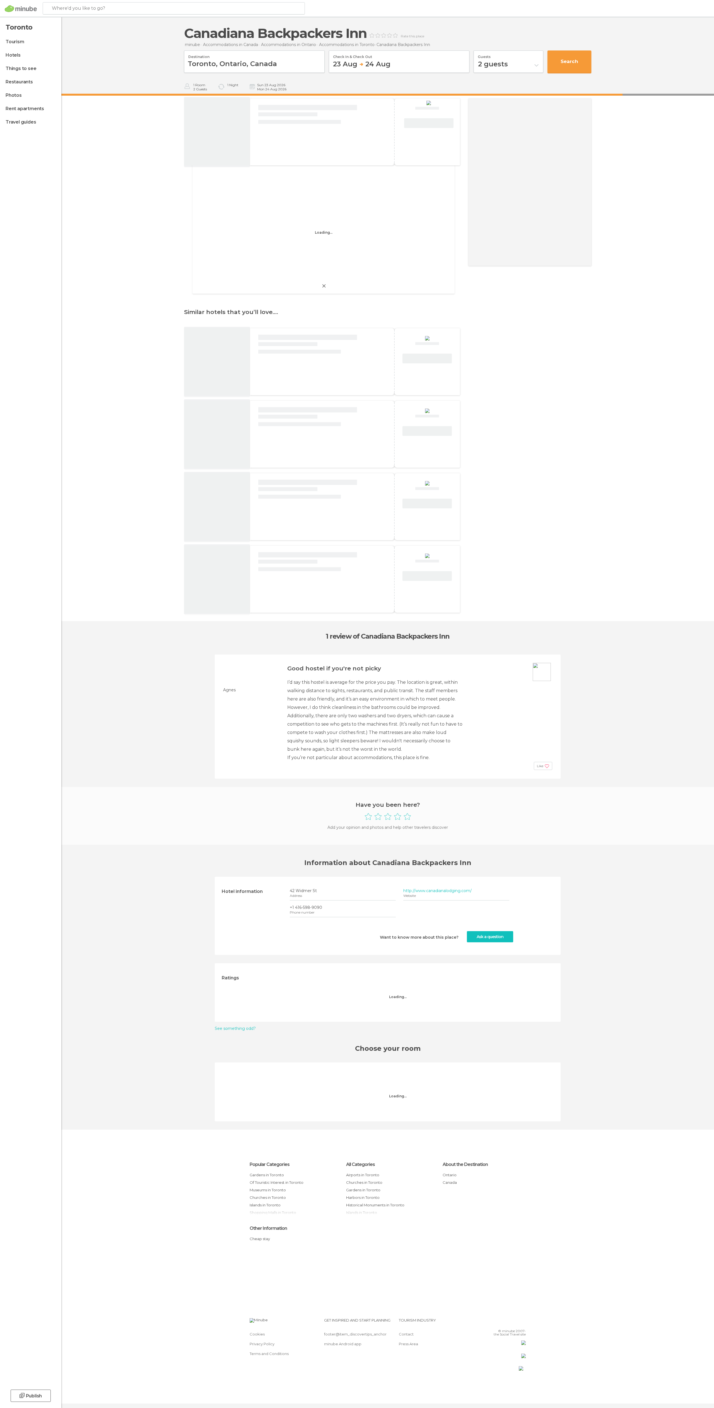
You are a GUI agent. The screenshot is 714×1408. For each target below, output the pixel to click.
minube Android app (342, 1344)
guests (496, 64)
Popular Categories (270, 1164)
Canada (450, 1182)
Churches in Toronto (268, 1197)
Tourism (15, 41)
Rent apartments (25, 108)
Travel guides (21, 122)
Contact (406, 1334)
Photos (14, 95)
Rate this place (412, 36)
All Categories (360, 1164)
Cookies (257, 1334)
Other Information (268, 1228)
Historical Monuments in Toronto (375, 1205)
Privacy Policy (262, 1344)
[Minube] (21, 9)
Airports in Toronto (362, 1175)
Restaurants (19, 81)
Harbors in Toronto (363, 1197)
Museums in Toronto (268, 1190)
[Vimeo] (512, 1322)
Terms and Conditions (269, 1353)
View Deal (428, 123)
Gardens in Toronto (267, 1175)
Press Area (408, 1344)
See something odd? (235, 1028)
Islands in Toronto (265, 1205)
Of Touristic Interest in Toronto (276, 1182)
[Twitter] (503, 1322)
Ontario (450, 1175)
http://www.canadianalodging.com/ (437, 890)
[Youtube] (521, 1322)
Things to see (21, 68)
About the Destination (465, 1164)
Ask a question (490, 936)
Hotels (13, 55)
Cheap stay (260, 1238)
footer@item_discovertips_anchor (355, 1334)
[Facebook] (494, 1322)
